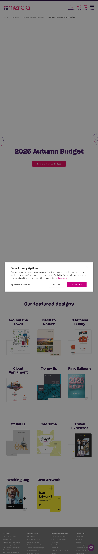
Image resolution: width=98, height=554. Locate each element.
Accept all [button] (77, 284)
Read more (62, 278)
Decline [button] (57, 284)
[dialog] (49, 277)
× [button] (87, 267)
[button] (21, 284)
